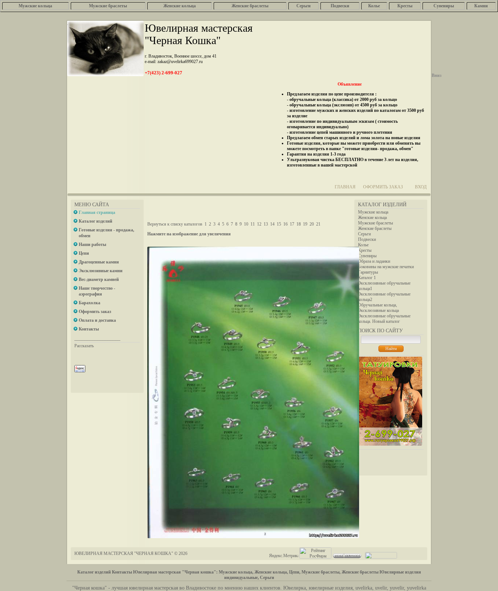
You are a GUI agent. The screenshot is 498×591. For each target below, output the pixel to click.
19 (305, 224)
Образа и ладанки (374, 261)
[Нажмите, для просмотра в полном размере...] (253, 536)
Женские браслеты (375, 228)
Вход (421, 186)
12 (259, 224)
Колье (363, 244)
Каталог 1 (367, 277)
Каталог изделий (94, 572)
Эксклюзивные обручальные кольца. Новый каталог (384, 318)
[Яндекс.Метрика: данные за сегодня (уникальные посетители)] (283, 556)
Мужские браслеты (375, 223)
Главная (345, 186)
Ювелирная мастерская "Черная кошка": (175, 572)
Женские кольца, (271, 572)
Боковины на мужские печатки (386, 266)
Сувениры (367, 255)
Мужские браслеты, (321, 572)
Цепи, (294, 572)
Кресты (364, 250)
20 (312, 224)
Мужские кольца (373, 212)
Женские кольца (372, 217)
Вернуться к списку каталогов (174, 224)
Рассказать (84, 345)
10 (246, 224)
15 (279, 224)
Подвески (367, 239)
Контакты (122, 572)
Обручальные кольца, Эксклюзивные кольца (378, 307)
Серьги (364, 233)
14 (272, 224)
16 (285, 224)
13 (266, 224)
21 (318, 224)
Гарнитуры (368, 272)
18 (298, 224)
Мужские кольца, (236, 572)
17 (292, 224)
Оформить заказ (383, 186)
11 (252, 224)
